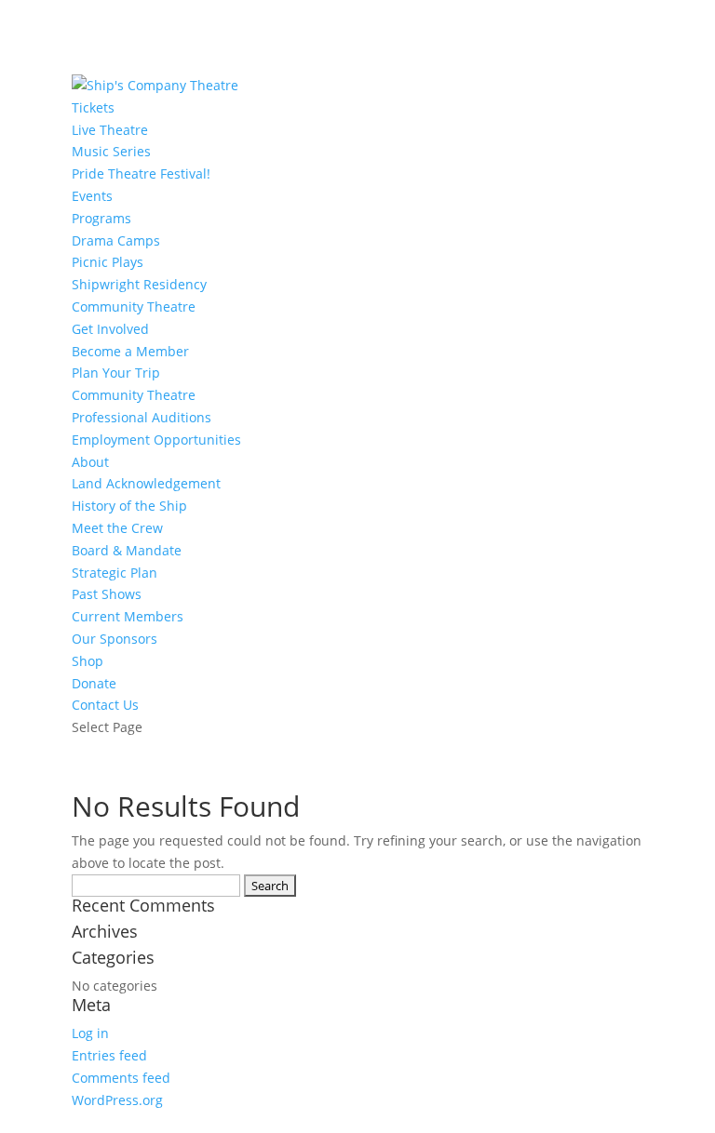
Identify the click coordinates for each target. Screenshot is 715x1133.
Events (92, 196)
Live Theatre (110, 130)
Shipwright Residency (139, 284)
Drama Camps (116, 240)
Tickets (93, 107)
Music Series (111, 151)
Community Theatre (134, 306)
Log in (90, 1033)
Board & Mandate (127, 550)
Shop (87, 661)
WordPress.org (117, 1100)
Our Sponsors (114, 638)
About (90, 462)
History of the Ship (129, 505)
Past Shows (107, 594)
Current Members (127, 616)
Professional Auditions (141, 417)
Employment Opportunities (156, 439)
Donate (94, 683)
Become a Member (130, 351)
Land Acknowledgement (146, 483)
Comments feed (121, 1077)
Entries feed (109, 1055)
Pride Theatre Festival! (141, 173)
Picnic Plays (107, 262)
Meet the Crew (117, 528)
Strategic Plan (114, 572)
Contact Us (105, 704)
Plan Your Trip (116, 372)
